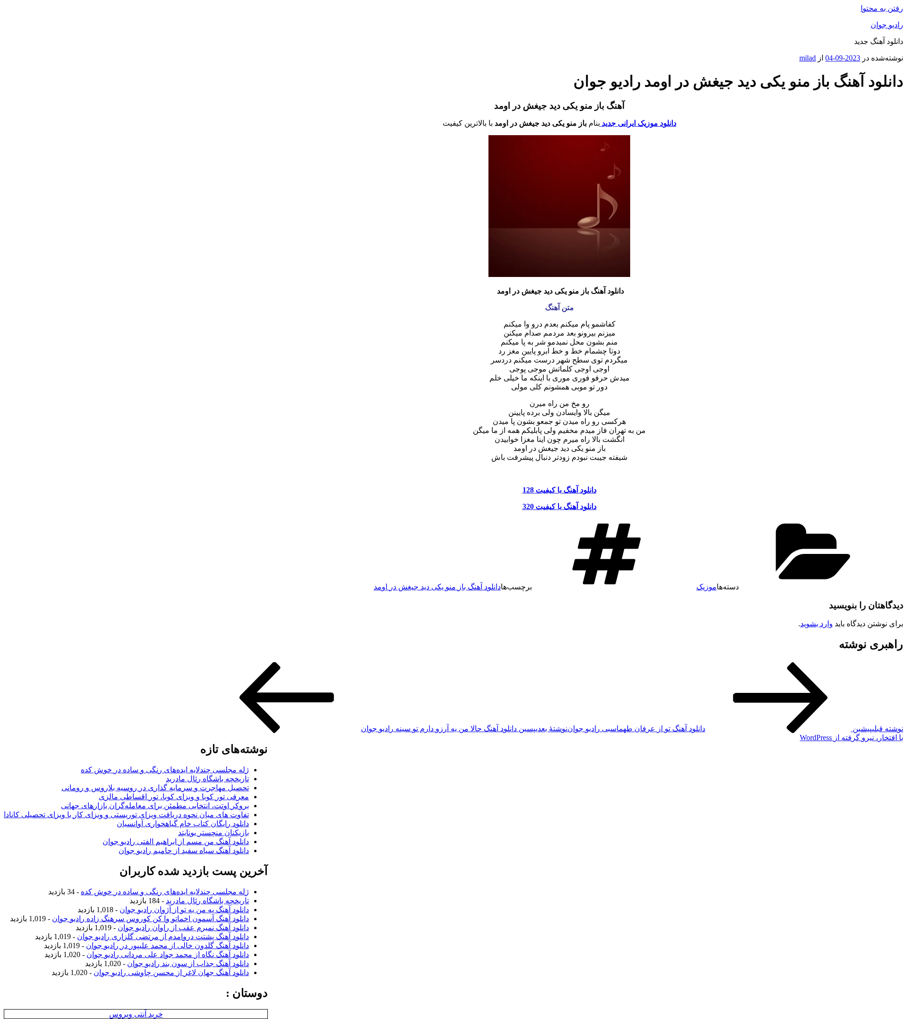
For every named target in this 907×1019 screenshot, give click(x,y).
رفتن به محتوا (882, 8)
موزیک (706, 587)
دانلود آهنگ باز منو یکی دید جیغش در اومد (437, 587)
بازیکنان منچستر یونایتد (213, 833)
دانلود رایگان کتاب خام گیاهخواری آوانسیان (183, 824)
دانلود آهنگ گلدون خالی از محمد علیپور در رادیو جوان (167, 945)
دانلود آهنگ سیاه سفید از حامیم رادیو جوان (184, 850)
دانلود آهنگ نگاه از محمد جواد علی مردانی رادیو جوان (167, 954)
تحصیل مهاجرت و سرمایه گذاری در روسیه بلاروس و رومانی (155, 788)
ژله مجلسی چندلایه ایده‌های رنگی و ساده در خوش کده (165, 770)
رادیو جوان (887, 25)
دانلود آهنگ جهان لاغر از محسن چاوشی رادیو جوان (171, 972)
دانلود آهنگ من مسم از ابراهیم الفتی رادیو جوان (176, 842)
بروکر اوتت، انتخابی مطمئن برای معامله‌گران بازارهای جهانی (155, 806)
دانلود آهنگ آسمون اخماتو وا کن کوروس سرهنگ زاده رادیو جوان (150, 919)
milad (807, 58)
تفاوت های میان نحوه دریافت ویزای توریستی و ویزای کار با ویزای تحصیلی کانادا (126, 815)
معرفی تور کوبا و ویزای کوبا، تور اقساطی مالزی (174, 797)
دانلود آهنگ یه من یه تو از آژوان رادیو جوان (184, 910)
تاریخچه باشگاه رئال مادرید (207, 779)
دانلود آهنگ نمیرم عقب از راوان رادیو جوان (183, 928)
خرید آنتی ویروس (136, 1014)
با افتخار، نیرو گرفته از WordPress (851, 738)
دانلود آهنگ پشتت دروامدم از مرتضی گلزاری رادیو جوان (163, 937)
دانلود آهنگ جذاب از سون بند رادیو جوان (188, 963)
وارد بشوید (816, 624)
